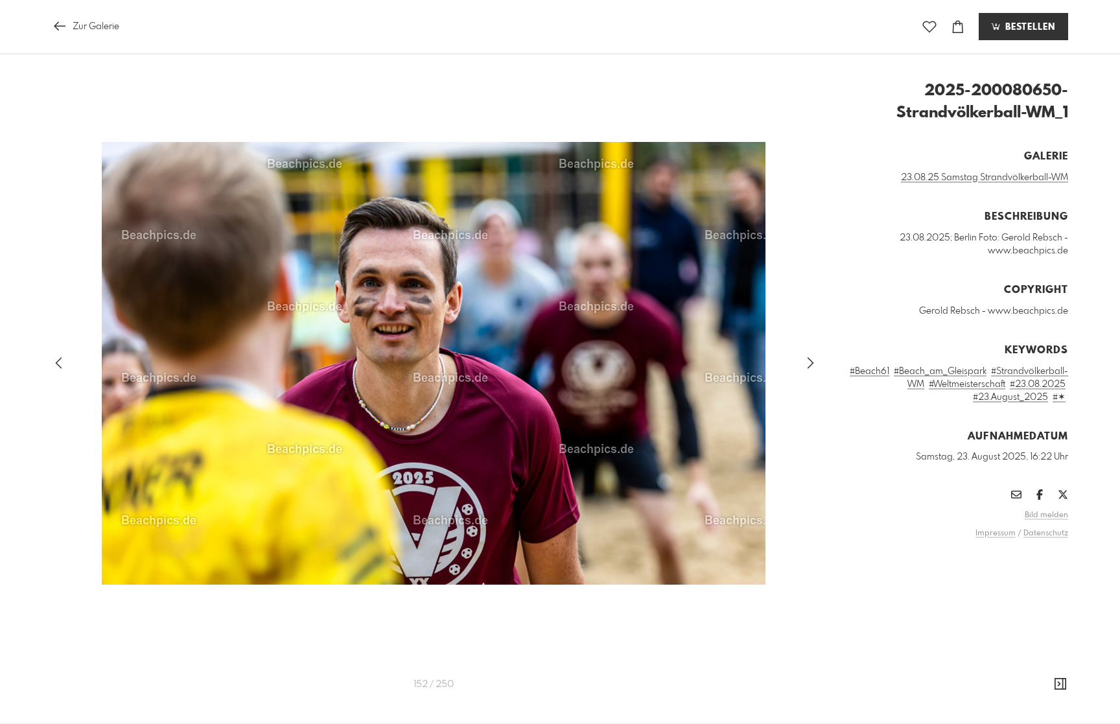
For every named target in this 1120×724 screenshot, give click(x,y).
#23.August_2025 (1010, 397)
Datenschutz (1045, 533)
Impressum (995, 533)
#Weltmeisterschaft (967, 384)
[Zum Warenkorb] (958, 27)
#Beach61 (869, 371)
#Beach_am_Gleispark (940, 371)
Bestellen (1028, 27)
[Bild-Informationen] (1060, 684)
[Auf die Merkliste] (929, 27)
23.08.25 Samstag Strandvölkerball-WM (984, 177)
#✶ (1059, 397)
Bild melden (1046, 515)
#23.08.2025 (1038, 384)
